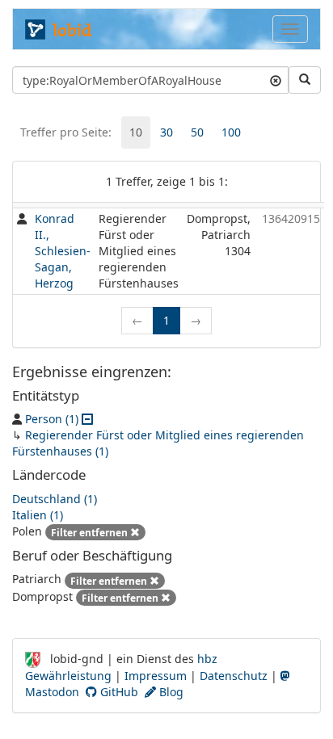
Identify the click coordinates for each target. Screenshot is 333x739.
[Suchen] (305, 80)
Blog (169, 691)
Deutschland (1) (54, 498)
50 (197, 132)
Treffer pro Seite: (66, 132)
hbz (207, 658)
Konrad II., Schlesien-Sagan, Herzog (63, 251)
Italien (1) (37, 515)
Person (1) (51, 418)
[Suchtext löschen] (276, 80)
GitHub (117, 691)
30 (166, 132)
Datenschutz (234, 675)
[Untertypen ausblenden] (87, 418)
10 (135, 132)
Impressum (155, 675)
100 (231, 132)
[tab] (135, 132)
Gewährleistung (68, 675)
